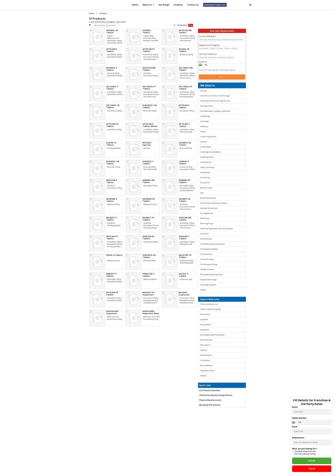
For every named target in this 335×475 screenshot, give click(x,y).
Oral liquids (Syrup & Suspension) (212, 244)
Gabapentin (204, 330)
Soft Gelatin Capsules (208, 285)
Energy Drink (205, 183)
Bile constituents (206, 365)
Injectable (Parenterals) (208, 208)
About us (147, 4)
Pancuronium (205, 314)
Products (178, 4)
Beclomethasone (206, 340)
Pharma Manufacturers (210, 400)
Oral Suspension (206, 254)
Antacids (203, 91)
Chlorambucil (205, 345)
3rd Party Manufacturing (305, 454)
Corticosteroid (205, 162)
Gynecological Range (208, 198)
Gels (201, 193)
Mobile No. (203, 62)
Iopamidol (204, 319)
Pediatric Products (207, 269)
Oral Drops (204, 234)
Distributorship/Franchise (305, 451)
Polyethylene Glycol (207, 370)
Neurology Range (206, 223)
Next (222, 77)
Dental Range (205, 172)
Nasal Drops (205, 218)
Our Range (163, 4)
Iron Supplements (206, 213)
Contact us (193, 4)
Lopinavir (203, 350)
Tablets (203, 290)
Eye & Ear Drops (206, 188)
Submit (311, 461)
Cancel (311, 469)
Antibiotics (204, 126)
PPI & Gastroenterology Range (211, 274)
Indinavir (203, 376)
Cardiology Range (206, 157)
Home (135, 4)
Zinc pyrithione (205, 324)
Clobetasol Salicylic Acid (209, 304)
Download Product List (215, 5)
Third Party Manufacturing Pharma (215, 395)
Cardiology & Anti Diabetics (210, 152)
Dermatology (205, 177)
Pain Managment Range (208, 264)
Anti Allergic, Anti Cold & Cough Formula (215, 101)
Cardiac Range (205, 147)
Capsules (203, 142)
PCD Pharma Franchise (209, 390)
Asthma (203, 131)
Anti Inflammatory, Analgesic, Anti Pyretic (215, 111)
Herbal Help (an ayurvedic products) (213, 203)
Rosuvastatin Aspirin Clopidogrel (212, 335)
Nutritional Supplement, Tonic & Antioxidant (216, 228)
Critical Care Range (207, 167)
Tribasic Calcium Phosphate (210, 309)
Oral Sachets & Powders (209, 249)
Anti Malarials (205, 116)
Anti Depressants (206, 106)
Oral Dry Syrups (206, 239)
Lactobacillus (205, 360)
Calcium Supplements (208, 137)
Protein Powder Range (208, 280)
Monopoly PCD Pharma (209, 405)
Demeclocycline (206, 355)
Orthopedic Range (207, 259)
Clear (190, 25)
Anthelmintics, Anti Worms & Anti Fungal (215, 96)
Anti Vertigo (204, 121)
